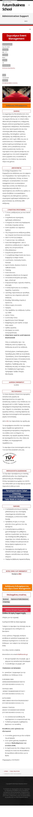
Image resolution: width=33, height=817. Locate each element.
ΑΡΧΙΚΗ (6, 771)
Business (6, 599)
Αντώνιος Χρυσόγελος (8, 68)
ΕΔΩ (12, 622)
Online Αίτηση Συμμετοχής (17, 610)
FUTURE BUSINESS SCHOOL (10, 83)
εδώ (7, 421)
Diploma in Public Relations (19, 599)
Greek (9, 1)
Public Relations (15, 771)
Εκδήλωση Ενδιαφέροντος (16, 105)
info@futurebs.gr (22, 654)
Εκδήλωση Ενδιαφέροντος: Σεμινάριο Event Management (17, 587)
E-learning (6, 602)
